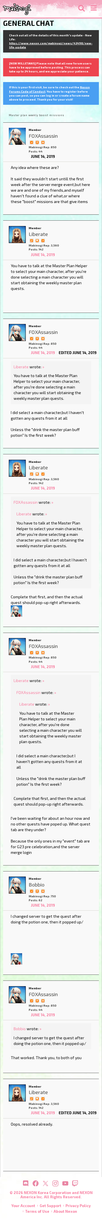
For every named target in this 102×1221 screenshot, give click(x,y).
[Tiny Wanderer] (37, 142)
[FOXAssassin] (17, 136)
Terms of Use (37, 1211)
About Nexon (65, 1211)
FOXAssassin (26, 502)
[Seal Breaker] (43, 142)
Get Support (50, 1205)
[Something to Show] (31, 240)
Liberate (21, 366)
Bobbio (20, 1028)
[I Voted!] (31, 142)
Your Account (23, 1205)
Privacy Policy (78, 1205)
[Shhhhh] (37, 240)
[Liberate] (17, 234)
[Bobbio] (17, 885)
